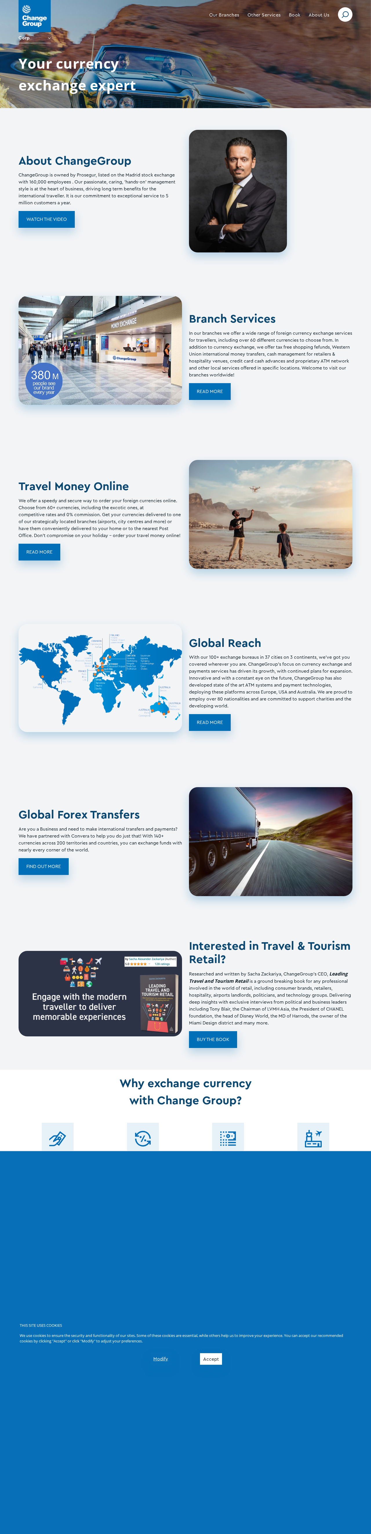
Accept (211, 1359)
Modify (160, 1359)
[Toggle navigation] (345, 14)
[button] (224, 15)
